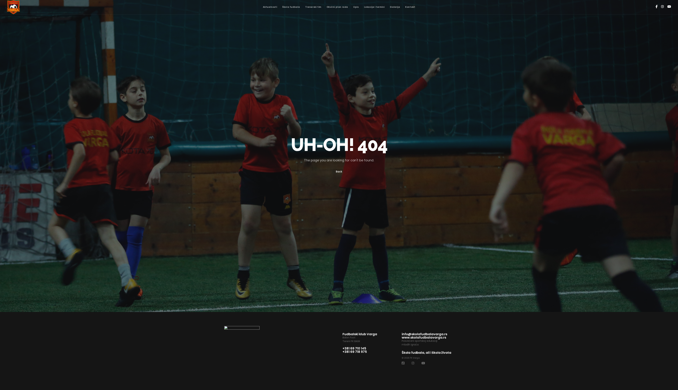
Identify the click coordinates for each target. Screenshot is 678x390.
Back (339, 171)
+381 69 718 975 (355, 351)
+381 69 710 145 (354, 348)
